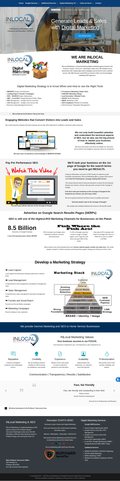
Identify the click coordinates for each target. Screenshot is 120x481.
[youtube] (64, 444)
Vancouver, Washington (83, 68)
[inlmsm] (20, 14)
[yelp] (67, 444)
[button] (60, 114)
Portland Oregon (25, 430)
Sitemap (82, 478)
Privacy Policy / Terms (71, 478)
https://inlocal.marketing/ (82, 476)
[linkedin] (60, 444)
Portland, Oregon (68, 68)
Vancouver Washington (13, 432)
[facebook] (52, 444)
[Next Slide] (114, 390)
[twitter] (56, 444)
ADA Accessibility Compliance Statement (48, 478)
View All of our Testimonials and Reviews (102, 401)
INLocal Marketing (68, 66)
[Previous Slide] (6, 390)
